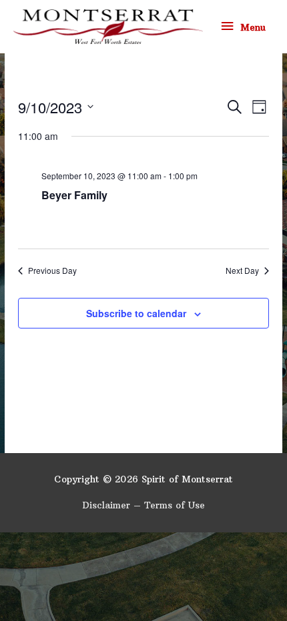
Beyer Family (74, 195)
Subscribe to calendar (136, 313)
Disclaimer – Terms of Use (143, 505)
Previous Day (52, 270)
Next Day (242, 270)
